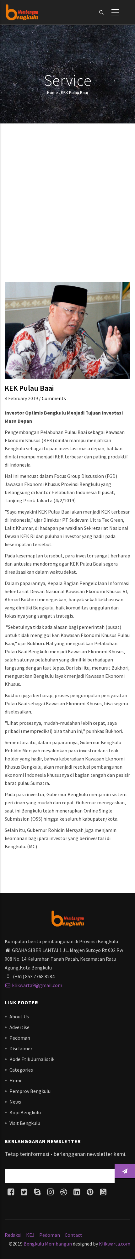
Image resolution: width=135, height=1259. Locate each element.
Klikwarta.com (114, 1244)
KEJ (30, 1235)
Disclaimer (20, 1048)
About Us (19, 1016)
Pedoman (19, 1038)
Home (52, 92)
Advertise (19, 1027)
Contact (73, 1235)
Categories (21, 1070)
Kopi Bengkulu (25, 1112)
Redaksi (13, 1235)
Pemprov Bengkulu (30, 1091)
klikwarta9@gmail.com (37, 985)
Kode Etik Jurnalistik (31, 1059)
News (15, 1102)
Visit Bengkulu (24, 1123)
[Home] (22, 12)
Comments (54, 398)
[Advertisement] (67, 205)
